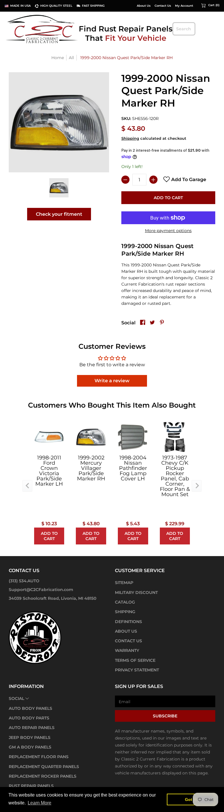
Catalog (125, 602)
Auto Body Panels (30, 708)
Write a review (112, 380)
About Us (143, 5)
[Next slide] (197, 486)
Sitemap (124, 582)
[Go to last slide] (27, 486)
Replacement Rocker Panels (42, 776)
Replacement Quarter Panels (44, 766)
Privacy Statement (137, 670)
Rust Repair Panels (31, 785)
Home (57, 57)
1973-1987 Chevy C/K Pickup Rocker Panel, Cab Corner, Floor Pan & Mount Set (175, 476)
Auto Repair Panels (32, 727)
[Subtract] (125, 180)
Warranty (127, 650)
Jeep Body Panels (29, 737)
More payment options (168, 230)
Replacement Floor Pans (39, 756)
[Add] (153, 180)
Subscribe (165, 716)
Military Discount (136, 592)
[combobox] (183, 29)
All (71, 57)
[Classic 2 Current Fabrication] (42, 29)
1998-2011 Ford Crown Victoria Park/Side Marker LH (49, 471)
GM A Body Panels (30, 747)
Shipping (130, 138)
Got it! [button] (191, 799)
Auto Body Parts (29, 718)
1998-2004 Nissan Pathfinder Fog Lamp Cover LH (133, 468)
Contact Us (163, 5)
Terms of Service (135, 660)
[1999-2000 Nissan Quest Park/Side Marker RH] (59, 187)
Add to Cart (168, 197)
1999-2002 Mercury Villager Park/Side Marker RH (91, 468)
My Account (184, 5)
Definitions (128, 621)
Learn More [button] (39, 802)
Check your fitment (59, 214)
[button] (210, 5)
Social (16, 698)
